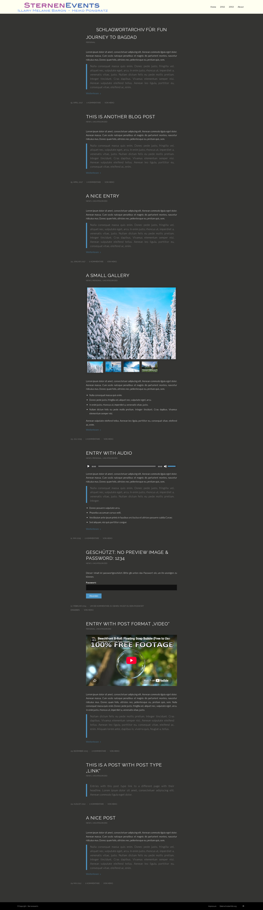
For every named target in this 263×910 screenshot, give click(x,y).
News (88, 122)
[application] (131, 466)
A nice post (101, 818)
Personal (90, 42)
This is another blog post (120, 116)
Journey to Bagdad (111, 37)
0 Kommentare (93, 103)
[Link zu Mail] (243, 906)
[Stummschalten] (165, 466)
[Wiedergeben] (88, 466)
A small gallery (108, 275)
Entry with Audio (109, 453)
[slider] (172, 466)
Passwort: (91, 582)
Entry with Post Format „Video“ (128, 623)
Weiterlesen (92, 93)
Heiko (111, 103)
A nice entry (102, 196)
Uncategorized (99, 122)
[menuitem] (213, 7)
